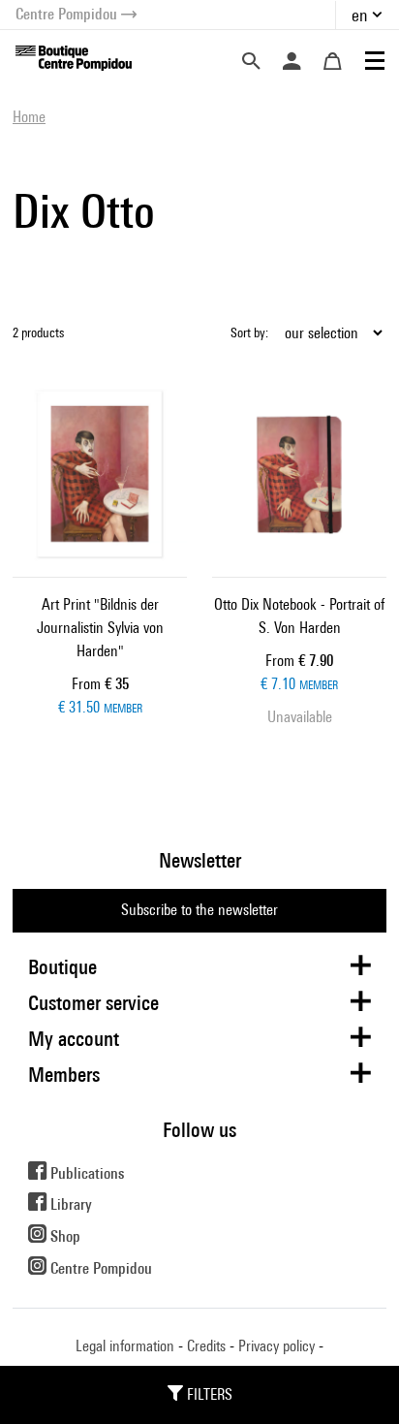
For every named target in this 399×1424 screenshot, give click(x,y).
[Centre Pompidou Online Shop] (73, 57)
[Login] (291, 61)
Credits (206, 1346)
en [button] (360, 15)
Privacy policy (276, 1346)
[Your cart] (332, 61)
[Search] (251, 61)
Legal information (125, 1346)
